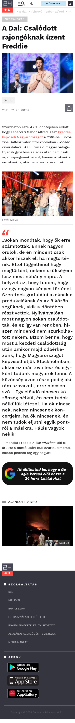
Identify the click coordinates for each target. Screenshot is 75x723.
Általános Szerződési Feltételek (32, 633)
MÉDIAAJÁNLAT (18, 642)
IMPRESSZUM (16, 608)
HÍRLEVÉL (14, 600)
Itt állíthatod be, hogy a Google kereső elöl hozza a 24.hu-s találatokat (42, 473)
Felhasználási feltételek (26, 617)
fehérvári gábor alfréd (47, 11)
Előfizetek (53, 3)
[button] (70, 11)
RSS (10, 591)
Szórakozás (15, 19)
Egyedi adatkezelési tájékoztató (31, 625)
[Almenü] (21, 3)
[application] (37, 526)
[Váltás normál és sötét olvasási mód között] (31, 3)
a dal (23, 11)
